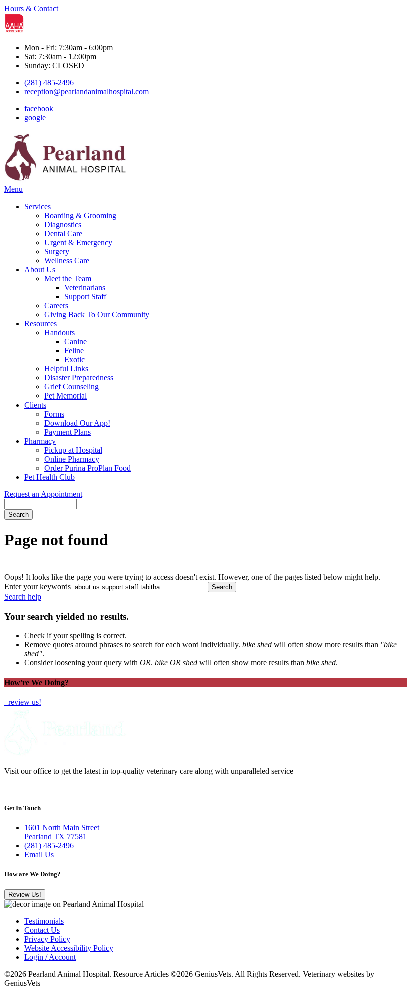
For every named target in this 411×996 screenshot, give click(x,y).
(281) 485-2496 (49, 82)
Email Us (39, 854)
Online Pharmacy (71, 459)
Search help (22, 596)
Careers (56, 305)
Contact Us (42, 930)
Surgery (56, 251)
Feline (74, 350)
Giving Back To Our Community (96, 314)
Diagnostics (62, 224)
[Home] (66, 180)
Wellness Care (66, 260)
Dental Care (63, 233)
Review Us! (24, 894)
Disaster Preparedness (78, 377)
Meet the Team (67, 278)
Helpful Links (66, 368)
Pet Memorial (65, 395)
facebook (38, 108)
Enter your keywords (37, 586)
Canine (75, 341)
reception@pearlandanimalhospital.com (86, 91)
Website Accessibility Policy (68, 948)
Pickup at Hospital (73, 450)
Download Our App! (77, 423)
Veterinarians (84, 287)
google (35, 117)
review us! (23, 702)
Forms (54, 414)
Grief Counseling (71, 386)
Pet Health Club (49, 477)
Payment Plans (67, 432)
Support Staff (85, 296)
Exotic (74, 359)
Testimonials (44, 921)
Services (37, 206)
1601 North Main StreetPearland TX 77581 (61, 832)
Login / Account (50, 957)
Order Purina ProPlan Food (87, 468)
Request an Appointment (43, 494)
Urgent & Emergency (78, 242)
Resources (40, 323)
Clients (35, 405)
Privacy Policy (47, 939)
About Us (39, 269)
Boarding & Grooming (80, 215)
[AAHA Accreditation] (14, 30)
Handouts (59, 332)
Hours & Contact (31, 8)
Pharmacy (40, 441)
